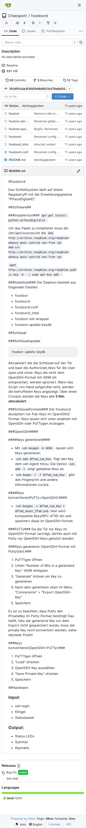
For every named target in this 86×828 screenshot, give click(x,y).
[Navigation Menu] (80, 5)
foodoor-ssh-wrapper (19, 121)
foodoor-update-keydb (19, 129)
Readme (12, 65)
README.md (17, 159)
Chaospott (17, 16)
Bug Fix (11, 772)
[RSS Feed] (6, 23)
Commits (17, 80)
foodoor (14, 113)
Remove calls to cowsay (50, 113)
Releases (9, 766)
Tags (72, 80)
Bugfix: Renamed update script (55, 129)
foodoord (39, 16)
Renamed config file (47, 136)
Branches (45, 80)
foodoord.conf (18, 152)
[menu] (20, 824)
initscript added (45, 144)
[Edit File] (78, 170)
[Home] (8, 5)
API (68, 824)
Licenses (54, 824)
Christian (15, 106)
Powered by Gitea (23, 818)
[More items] (81, 31)
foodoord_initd (18, 144)
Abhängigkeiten (33, 106)
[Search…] (80, 42)
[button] (17, 23)
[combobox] (26, 96)
